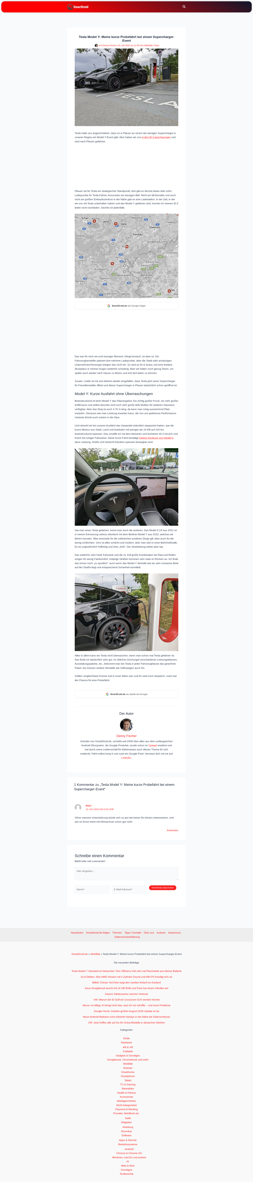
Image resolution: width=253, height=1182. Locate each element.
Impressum (174, 932)
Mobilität (148, 45)
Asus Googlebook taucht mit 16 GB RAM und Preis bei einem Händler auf (126, 988)
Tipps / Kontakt (132, 932)
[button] (184, 7)
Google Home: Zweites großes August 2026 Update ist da (126, 1011)
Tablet (127, 1080)
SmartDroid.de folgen (98, 932)
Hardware (126, 1042)
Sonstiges (126, 1169)
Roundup (126, 1131)
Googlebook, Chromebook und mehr (128, 1059)
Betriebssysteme (127, 1144)
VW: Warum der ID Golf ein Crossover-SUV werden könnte (126, 999)
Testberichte (126, 1174)
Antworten (172, 830)
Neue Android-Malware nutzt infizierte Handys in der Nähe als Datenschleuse (126, 1016)
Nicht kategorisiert (126, 1105)
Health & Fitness (126, 1092)
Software (126, 1135)
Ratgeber (126, 1122)
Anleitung (128, 1127)
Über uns (149, 932)
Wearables (128, 1088)
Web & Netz (128, 1165)
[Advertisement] (126, 165)
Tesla (156, 45)
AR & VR (128, 1047)
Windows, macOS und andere (129, 1157)
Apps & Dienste (128, 1140)
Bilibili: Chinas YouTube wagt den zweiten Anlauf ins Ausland (126, 982)
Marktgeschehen (126, 1101)
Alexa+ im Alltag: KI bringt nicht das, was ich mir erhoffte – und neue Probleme (126, 1005)
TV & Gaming (127, 1084)
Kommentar (126, 1096)
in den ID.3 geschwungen (156, 137)
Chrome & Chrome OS (129, 1153)
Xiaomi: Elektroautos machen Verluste (126, 994)
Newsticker (77, 932)
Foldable (128, 1051)
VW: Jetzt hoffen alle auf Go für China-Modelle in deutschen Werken (126, 1022)
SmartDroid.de (79, 954)
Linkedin (126, 757)
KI (128, 1161)
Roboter (127, 1068)
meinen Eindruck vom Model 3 (156, 438)
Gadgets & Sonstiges (128, 1055)
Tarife (128, 1118)
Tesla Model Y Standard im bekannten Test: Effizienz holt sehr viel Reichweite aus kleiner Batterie (127, 971)
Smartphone (128, 1076)
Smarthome (127, 1072)
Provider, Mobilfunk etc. (126, 1113)
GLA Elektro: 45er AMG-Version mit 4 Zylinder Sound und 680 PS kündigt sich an (126, 976)
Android (129, 1149)
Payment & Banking (126, 1109)
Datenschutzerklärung (127, 936)
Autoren (161, 932)
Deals (126, 1038)
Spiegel (153, 745)
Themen (117, 932)
